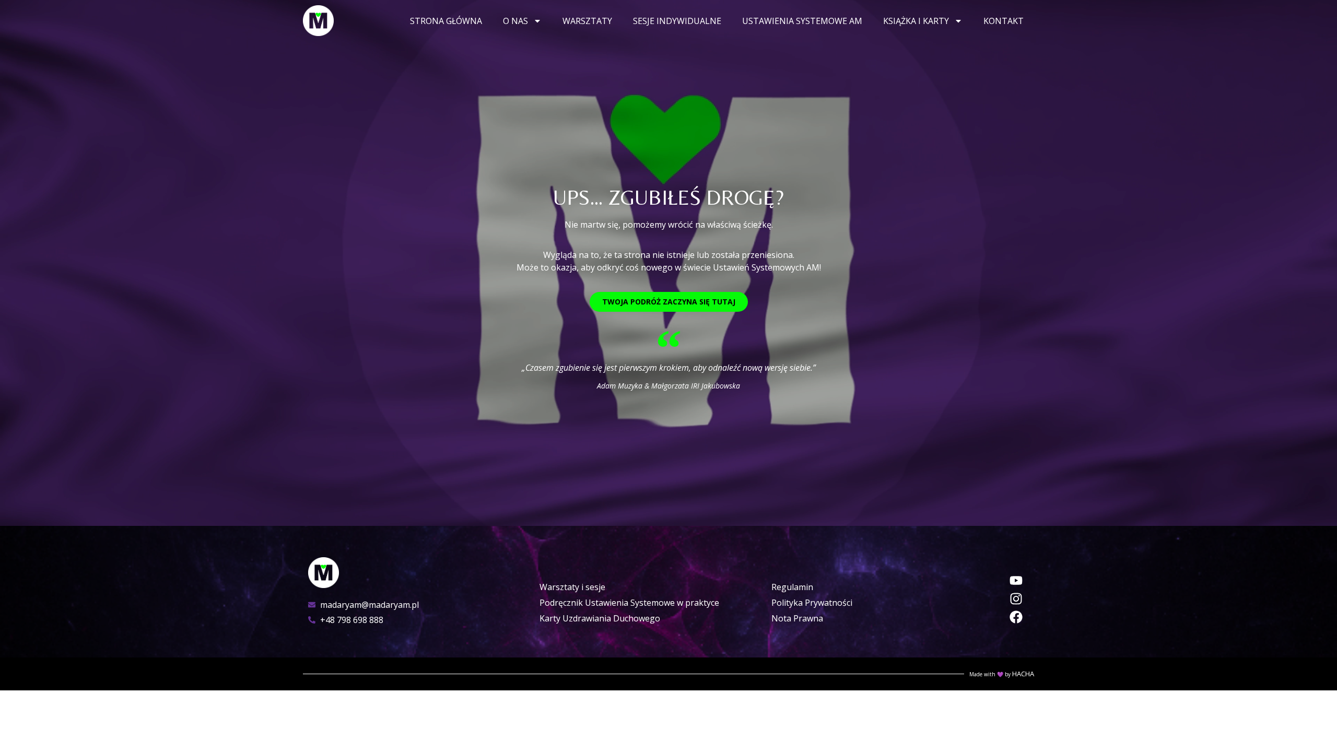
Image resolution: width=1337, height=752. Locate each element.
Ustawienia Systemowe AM (802, 21)
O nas (515, 21)
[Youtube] (1016, 580)
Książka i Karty (916, 21)
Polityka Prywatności (811, 602)
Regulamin (792, 587)
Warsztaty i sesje (572, 587)
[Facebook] (1016, 617)
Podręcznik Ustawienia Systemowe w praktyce (629, 602)
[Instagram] (1016, 599)
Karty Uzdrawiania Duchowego (600, 618)
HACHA (1023, 673)
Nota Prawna (797, 618)
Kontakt (1003, 21)
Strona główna (446, 21)
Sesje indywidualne (677, 21)
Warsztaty (587, 21)
